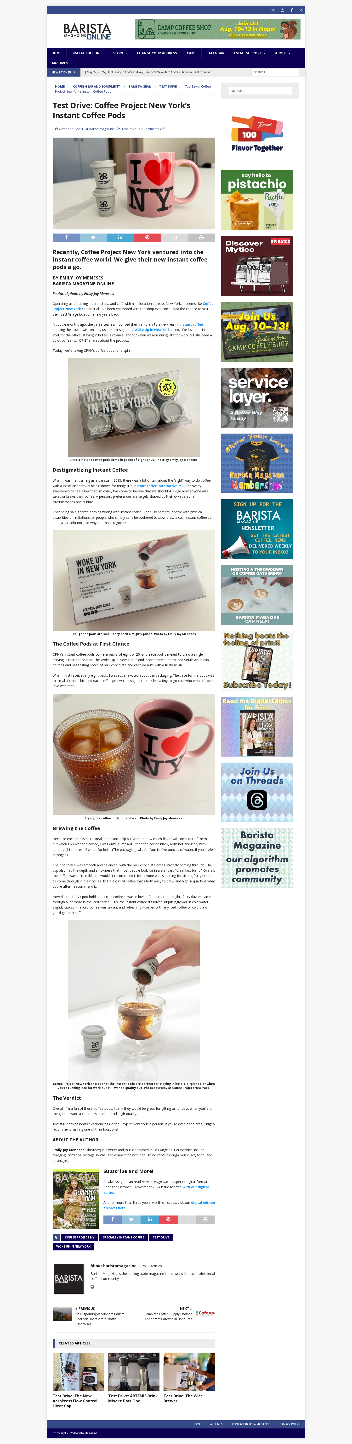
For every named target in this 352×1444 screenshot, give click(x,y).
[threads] (301, 10)
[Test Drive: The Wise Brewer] (189, 1372)
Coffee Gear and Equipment (96, 86)
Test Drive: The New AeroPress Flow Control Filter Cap (75, 1401)
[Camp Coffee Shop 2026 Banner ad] (257, 359)
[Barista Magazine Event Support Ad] (257, 622)
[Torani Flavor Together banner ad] (257, 161)
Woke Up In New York (73, 1246)
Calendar (215, 53)
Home (56, 53)
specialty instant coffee (123, 1237)
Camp (192, 53)
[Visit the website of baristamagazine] (92, 1287)
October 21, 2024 (71, 129)
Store (118, 53)
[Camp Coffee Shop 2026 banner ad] (218, 36)
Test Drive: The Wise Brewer (183, 1398)
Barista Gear (140, 86)
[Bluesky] (273, 10)
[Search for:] (275, 72)
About (281, 53)
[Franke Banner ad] (257, 293)
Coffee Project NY (79, 1237)
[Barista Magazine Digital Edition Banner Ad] (257, 754)
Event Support (248, 53)
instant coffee (191, 324)
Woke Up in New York (152, 329)
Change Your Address (157, 53)
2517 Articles (152, 1266)
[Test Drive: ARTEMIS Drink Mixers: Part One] (134, 1372)
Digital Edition (85, 53)
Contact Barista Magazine (251, 1424)
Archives (60, 63)
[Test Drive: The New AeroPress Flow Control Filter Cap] (78, 1372)
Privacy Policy (290, 1424)
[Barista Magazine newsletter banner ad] (257, 556)
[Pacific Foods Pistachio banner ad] (257, 227)
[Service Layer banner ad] (257, 425)
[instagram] (282, 10)
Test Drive (129, 129)
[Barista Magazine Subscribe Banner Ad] (257, 688)
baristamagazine (101, 129)
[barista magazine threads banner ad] (257, 819)
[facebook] (292, 10)
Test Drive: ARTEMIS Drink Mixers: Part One (133, 1398)
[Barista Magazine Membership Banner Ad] (257, 490)
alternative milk (172, 486)
